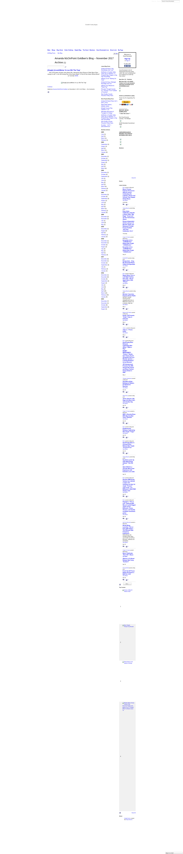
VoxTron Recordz (127, 522)
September (104, 144)
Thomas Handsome (127, 378)
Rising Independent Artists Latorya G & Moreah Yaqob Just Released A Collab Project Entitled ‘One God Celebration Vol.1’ (128, 226)
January (103, 152)
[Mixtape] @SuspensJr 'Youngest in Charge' (107, 112)
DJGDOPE (125, 258)
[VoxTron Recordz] (132, 163)
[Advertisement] (60, 840)
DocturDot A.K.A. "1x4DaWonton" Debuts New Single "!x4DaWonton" (128, 242)
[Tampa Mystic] (127, 152)
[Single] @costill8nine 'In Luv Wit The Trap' (63, 70)
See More (125, 200)
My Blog (60, 53)
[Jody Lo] (132, 157)
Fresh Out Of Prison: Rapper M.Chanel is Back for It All (129, 572)
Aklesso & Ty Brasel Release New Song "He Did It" (128, 560)
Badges (114, 826)
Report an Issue (122, 826)
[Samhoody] (122, 173)
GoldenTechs (127, 818)
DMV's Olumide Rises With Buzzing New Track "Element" (129, 416)
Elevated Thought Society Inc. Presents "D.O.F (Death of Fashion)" (109, 90)
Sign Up (154, 1)
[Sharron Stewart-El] (132, 173)
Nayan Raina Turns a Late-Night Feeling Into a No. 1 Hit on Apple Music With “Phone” (129, 278)
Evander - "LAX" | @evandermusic (106, 125)
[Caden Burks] (127, 173)
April (102, 136)
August (103, 146)
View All (134, 178)
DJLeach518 (126, 567)
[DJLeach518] (122, 168)
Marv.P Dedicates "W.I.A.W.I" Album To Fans (128, 554)
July (102, 178)
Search (181, 1)
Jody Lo (124, 328)
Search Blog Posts (66, 67)
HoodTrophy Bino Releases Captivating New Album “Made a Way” (128, 346)
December (104, 172)
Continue (49, 86)
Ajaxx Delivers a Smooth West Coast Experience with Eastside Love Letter (129, 469)
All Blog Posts (51, 53)
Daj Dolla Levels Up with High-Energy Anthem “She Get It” (128, 462)
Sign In (159, 1)
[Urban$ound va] (132, 168)
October (103, 158)
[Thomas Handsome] (122, 163)
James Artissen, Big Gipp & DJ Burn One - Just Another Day (129, 400)
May (102, 164)
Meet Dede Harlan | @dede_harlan (106, 105)
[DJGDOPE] (122, 157)
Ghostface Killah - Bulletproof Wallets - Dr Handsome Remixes (129, 384)
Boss (124, 187)
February (103, 140)
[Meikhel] (127, 168)
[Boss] (122, 152)
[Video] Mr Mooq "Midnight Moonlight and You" (108, 82)
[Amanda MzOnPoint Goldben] (50, 61)
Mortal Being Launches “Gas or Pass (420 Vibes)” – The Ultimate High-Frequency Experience (128, 529)
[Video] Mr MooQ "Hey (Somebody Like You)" (107, 69)
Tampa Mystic (126, 208)
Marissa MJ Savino (127, 312)
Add (117, 53)
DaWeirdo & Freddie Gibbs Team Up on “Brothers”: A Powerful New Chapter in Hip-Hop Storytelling (109, 74)
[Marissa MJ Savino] (127, 157)
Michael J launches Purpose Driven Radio (129, 294)
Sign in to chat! (170, 853)
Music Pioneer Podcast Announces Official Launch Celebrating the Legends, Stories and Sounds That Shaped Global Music (129, 194)
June (102, 134)
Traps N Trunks (126, 237)
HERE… (77, 76)
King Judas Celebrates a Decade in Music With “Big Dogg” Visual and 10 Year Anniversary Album (129, 215)
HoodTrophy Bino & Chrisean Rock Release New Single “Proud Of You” (128, 445)
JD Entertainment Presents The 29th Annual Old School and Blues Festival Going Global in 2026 (128, 368)
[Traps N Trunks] (132, 152)
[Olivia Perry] (127, 163)
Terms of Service (132, 826)
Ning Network (129, 819)
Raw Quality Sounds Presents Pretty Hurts (107, 94)
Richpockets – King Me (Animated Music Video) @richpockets (129, 262)
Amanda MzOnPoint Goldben (60, 89)
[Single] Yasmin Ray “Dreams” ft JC (106, 108)
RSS (48, 92)
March (103, 138)
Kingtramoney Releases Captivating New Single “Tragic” (129, 430)
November (104, 156)
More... (127, 583)
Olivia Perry (125, 395)
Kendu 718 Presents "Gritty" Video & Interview (128, 317)
